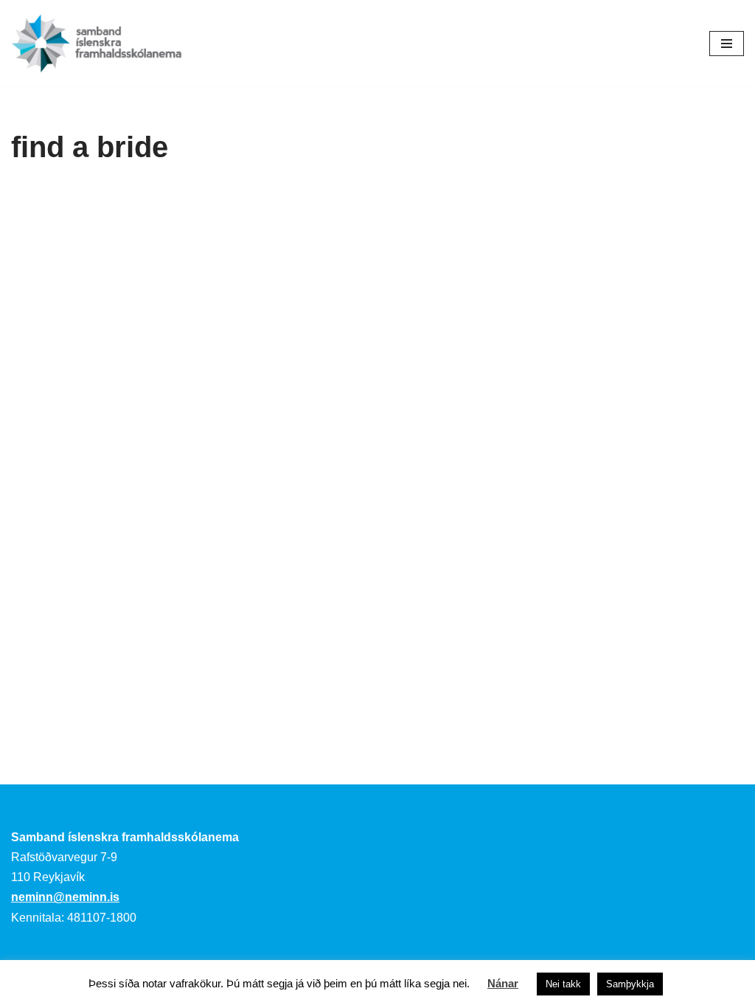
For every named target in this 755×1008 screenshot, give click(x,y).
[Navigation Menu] (726, 43)
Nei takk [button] (563, 984)
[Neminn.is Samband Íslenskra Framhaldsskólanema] (96, 43)
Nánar (502, 983)
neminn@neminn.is (65, 897)
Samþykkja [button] (630, 984)
